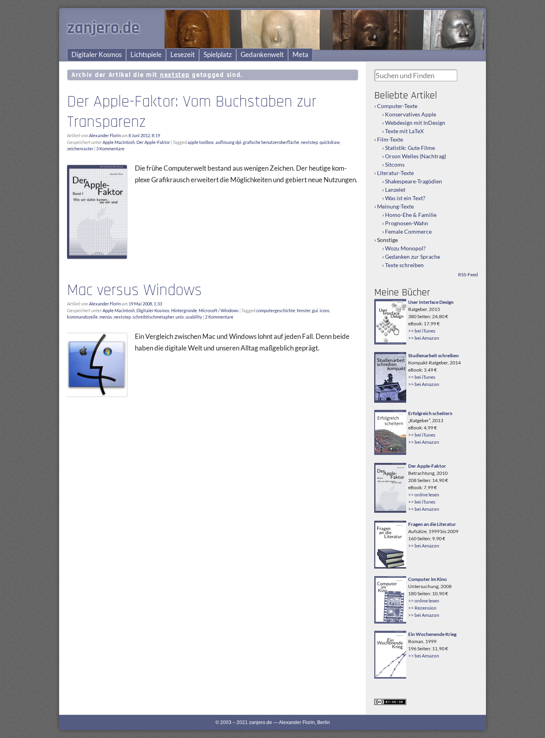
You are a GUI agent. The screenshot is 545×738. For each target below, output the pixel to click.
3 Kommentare (110, 148)
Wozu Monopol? (405, 248)
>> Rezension (422, 608)
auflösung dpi (228, 142)
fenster (303, 310)
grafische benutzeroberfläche (271, 142)
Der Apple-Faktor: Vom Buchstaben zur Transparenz (191, 111)
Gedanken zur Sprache (412, 256)
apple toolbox (201, 142)
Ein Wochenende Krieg (432, 634)
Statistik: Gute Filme (410, 147)
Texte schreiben (404, 265)
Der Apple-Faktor (153, 142)
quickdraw (330, 142)
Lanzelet (395, 189)
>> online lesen (423, 495)
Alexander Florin (105, 135)
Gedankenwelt (262, 55)
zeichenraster (80, 148)
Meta (300, 55)
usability (194, 316)
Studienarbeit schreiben (433, 355)
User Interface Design (431, 302)
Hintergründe (184, 310)
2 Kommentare (219, 316)
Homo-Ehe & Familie (410, 214)
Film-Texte (390, 139)
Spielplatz (217, 55)
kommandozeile (82, 316)
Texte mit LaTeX (404, 131)
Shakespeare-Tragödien (413, 181)
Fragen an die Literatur (432, 524)
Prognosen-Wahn (406, 223)
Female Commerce (408, 231)
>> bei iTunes (421, 331)
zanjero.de (103, 28)
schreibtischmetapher (153, 316)
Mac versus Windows (134, 290)
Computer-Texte (397, 105)
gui (315, 310)
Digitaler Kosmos (96, 55)
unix (180, 316)
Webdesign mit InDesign (415, 122)
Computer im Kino (427, 579)
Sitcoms (395, 164)
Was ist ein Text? (405, 198)
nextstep (309, 142)
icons (325, 310)
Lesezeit (182, 55)
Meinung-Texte (395, 206)
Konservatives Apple (410, 114)
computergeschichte (275, 310)
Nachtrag (432, 156)
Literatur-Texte (395, 172)
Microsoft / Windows (219, 310)
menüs (105, 316)
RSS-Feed (468, 274)
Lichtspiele (146, 55)
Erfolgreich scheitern (430, 413)
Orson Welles (402, 156)
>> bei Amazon (423, 338)
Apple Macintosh (119, 142)
